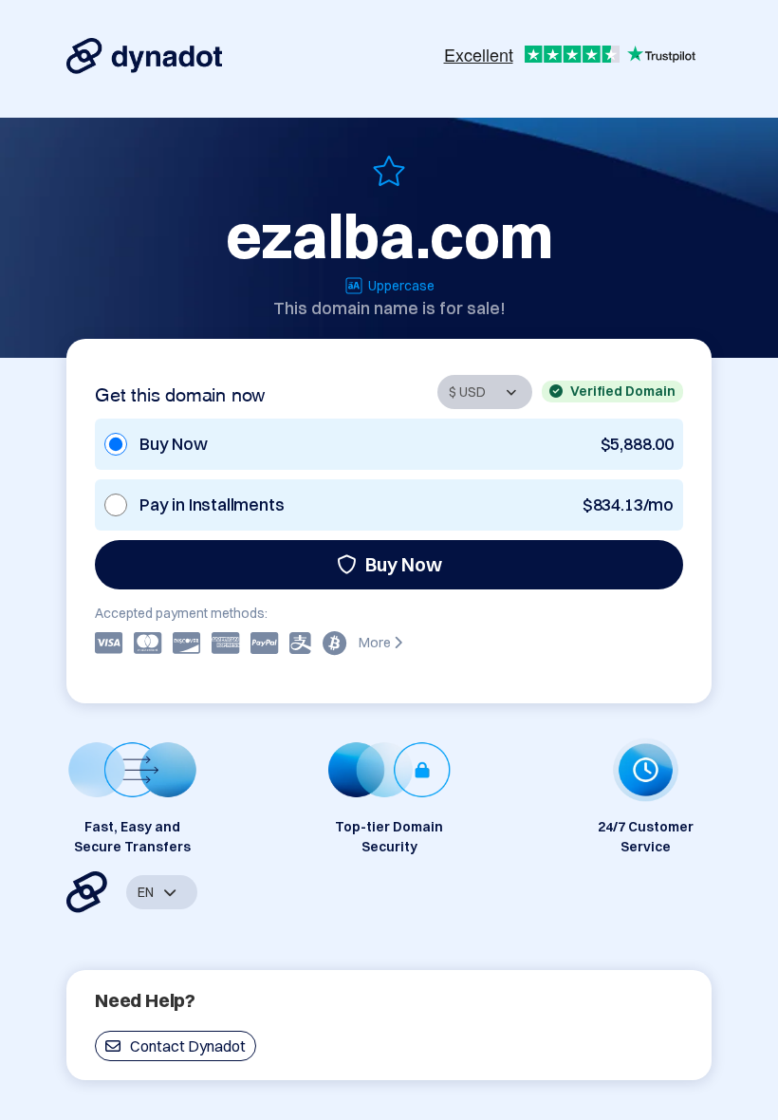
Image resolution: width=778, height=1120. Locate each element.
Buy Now (403, 564)
